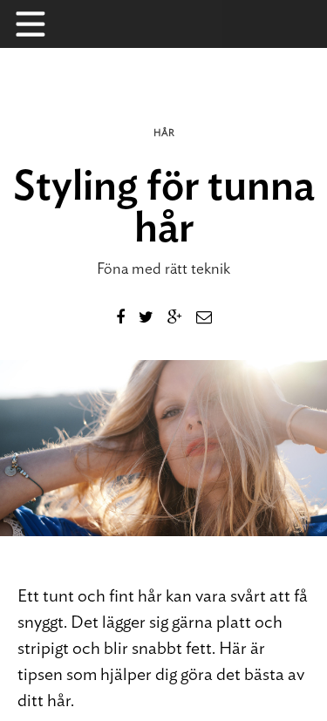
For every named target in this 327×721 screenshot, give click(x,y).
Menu (39, 24)
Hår (163, 133)
